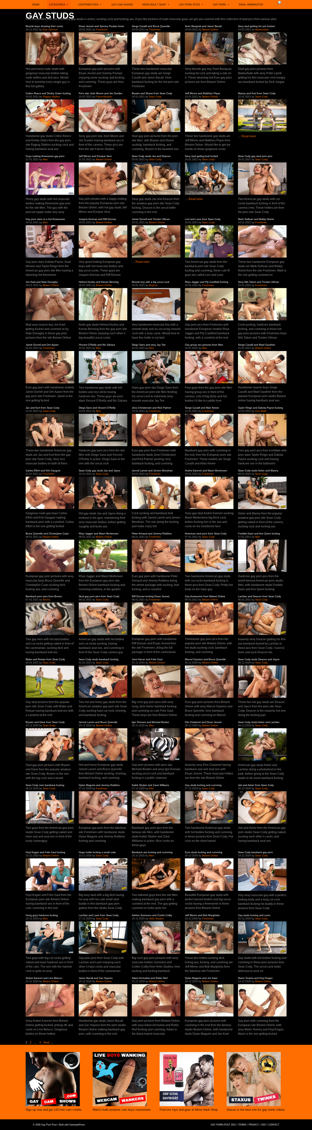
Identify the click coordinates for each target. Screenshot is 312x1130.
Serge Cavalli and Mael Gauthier (256, 344)
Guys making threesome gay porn (45, 156)
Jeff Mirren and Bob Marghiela (202, 915)
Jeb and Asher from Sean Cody (256, 785)
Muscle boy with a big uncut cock (150, 281)
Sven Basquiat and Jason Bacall (203, 26)
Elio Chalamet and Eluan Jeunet (203, 722)
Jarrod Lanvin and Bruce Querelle (98, 722)
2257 (263, 1124)
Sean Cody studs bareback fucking (98, 659)
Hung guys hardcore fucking (42, 915)
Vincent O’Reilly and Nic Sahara (97, 344)
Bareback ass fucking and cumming (152, 852)
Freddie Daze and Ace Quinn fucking (259, 533)
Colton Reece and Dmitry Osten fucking (48, 93)
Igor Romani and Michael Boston (150, 722)
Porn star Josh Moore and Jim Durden (100, 93)
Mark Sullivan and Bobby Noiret (256, 219)
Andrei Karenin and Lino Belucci (44, 978)
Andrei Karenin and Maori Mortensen (206, 470)
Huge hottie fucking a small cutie (97, 852)
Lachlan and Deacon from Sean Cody (259, 596)
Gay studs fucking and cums (254, 915)
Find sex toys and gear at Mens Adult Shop (189, 1109)
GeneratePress (77, 1124)
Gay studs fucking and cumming (203, 785)
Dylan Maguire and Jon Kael (201, 978)
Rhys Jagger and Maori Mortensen (98, 533)
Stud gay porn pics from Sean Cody (99, 596)
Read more (249, 136)
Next (48, 1042)
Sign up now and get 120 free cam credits (54, 1109)
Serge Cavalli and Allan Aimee (202, 407)
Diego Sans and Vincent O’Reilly (97, 407)
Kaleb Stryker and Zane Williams (150, 785)
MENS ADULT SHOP (154, 4)
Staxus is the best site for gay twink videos (256, 1109)
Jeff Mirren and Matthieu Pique (202, 93)
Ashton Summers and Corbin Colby (152, 915)
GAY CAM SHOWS (122, 4)
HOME (36, 4)
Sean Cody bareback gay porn (255, 852)
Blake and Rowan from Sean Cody (45, 659)
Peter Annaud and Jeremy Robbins (152, 533)
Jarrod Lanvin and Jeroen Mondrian (152, 470)
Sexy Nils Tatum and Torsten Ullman (258, 281)
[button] (279, 2)
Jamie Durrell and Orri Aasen (42, 344)
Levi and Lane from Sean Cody (202, 219)
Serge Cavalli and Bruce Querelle (151, 26)
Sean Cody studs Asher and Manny (258, 470)
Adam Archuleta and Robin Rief (150, 978)
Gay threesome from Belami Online (205, 596)
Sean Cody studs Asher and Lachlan (259, 722)
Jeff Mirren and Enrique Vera (95, 156)
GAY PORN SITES (189, 4)
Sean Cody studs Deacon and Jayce (259, 659)
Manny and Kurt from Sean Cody (257, 93)
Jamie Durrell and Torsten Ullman (151, 219)
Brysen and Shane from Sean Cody (152, 93)
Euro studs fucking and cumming (203, 852)
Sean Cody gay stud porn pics (255, 156)
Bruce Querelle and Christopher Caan (47, 533)
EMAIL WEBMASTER (251, 4)
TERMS (242, 1124)
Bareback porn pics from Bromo (44, 596)
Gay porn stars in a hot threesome (45, 219)
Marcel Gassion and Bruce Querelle (205, 659)
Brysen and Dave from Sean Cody (45, 722)
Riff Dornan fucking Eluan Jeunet (150, 596)
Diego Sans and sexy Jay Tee (149, 344)
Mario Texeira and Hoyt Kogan (255, 978)
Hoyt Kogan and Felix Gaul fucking (45, 852)
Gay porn (219, 4)
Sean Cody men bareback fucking (45, 785)
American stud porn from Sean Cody (206, 533)
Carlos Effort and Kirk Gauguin (43, 470)
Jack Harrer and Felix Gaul (147, 659)
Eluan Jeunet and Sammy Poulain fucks (101, 26)
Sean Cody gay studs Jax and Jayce (99, 470)
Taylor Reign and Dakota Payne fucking (260, 407)
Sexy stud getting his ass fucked (256, 26)
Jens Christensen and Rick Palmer (151, 407)
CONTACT (273, 1124)
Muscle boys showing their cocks (44, 26)
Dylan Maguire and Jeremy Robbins (99, 785)
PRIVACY (254, 1124)
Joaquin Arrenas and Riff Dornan (97, 219)
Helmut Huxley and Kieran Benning (99, 281)
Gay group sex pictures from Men (204, 344)
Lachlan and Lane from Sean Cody (99, 915)
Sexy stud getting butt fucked (201, 156)
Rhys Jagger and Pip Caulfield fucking (206, 281)
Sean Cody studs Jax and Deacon (151, 156)
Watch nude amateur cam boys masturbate (122, 1109)
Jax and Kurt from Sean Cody (42, 407)
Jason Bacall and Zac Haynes (96, 978)
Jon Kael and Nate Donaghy (42, 281)
